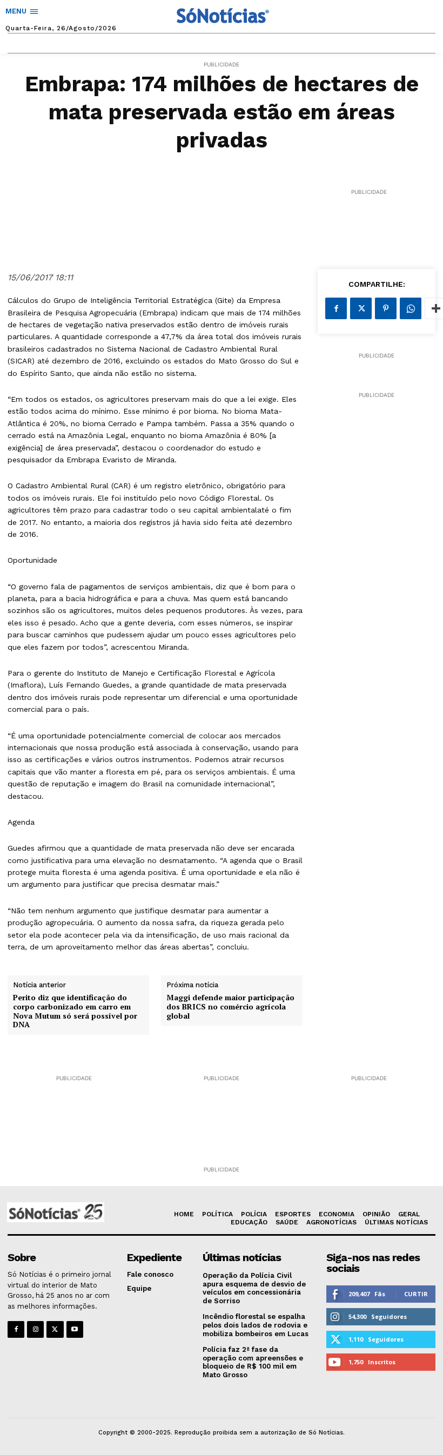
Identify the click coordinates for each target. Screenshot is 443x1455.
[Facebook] (336, 308)
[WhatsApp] (410, 308)
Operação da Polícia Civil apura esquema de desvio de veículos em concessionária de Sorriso (254, 1288)
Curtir (416, 1294)
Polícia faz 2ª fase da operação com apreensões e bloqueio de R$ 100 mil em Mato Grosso (253, 1362)
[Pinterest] (386, 308)
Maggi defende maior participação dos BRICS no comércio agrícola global (230, 1006)
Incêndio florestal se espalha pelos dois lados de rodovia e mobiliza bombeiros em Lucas (255, 1324)
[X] (361, 308)
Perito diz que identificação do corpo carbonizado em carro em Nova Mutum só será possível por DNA (75, 1011)
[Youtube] (74, 1329)
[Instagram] (35, 1329)
